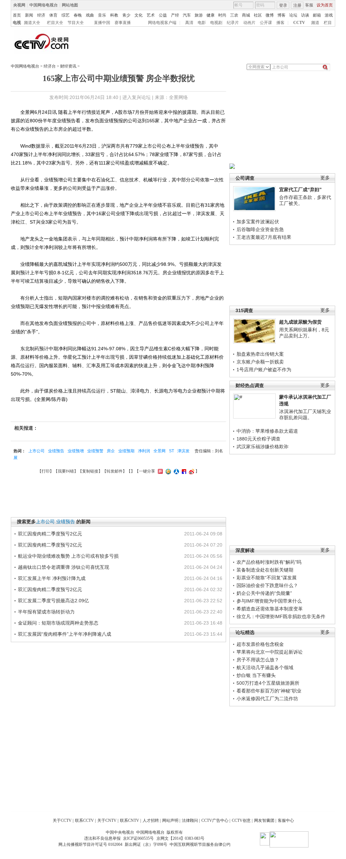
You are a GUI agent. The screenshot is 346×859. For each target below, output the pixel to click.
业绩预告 (56, 451)
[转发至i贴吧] (183, 471)
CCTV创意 (241, 820)
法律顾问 (190, 820)
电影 (202, 22)
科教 (114, 15)
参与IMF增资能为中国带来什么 (269, 601)
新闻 (29, 15)
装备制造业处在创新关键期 (265, 570)
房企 (111, 451)
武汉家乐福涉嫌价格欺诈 (263, 446)
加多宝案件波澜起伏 (258, 221)
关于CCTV (62, 820)
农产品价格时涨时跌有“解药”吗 (269, 562)
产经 (175, 15)
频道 (315, 22)
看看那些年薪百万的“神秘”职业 (269, 690)
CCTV (299, 22)
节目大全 (76, 22)
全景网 (159, 451)
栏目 (328, 22)
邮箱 (317, 15)
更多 (325, 177)
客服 (309, 5)
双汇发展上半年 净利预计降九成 (51, 578)
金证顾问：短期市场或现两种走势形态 (58, 623)
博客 (281, 15)
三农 (234, 15)
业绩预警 (95, 451)
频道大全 (32, 22)
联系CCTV (84, 820)
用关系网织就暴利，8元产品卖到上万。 (304, 332)
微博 (270, 15)
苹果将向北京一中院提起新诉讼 (270, 652)
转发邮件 (114, 471)
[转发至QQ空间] (167, 471)
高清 (189, 22)
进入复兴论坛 (136, 97)
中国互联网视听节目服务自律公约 (200, 844)
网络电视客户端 (162, 22)
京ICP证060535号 (138, 838)
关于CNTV (107, 820)
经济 (41, 15)
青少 (126, 15)
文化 (138, 15)
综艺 (65, 15)
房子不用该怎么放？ (258, 659)
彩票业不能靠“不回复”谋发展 (267, 577)
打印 (46, 471)
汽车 (187, 15)
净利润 (144, 451)
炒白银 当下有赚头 (256, 675)
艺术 (151, 15)
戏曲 (90, 15)
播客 (280, 22)
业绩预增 (76, 451)
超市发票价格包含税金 (260, 644)
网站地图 (70, 5)
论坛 (293, 15)
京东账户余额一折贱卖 (260, 361)
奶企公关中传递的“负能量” (264, 593)
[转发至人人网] (175, 471)
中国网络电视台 (43, 5)
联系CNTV (129, 820)
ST (171, 451)
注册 (297, 5)
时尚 (222, 15)
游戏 (329, 15)
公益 (163, 15)
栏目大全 (55, 22)
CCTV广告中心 (214, 820)
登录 (283, 5)
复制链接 (90, 471)
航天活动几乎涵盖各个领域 (265, 667)
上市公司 (36, 451)
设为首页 (325, 5)
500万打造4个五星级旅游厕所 (268, 683)
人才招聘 (151, 820)
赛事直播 (123, 22)
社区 (258, 15)
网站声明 (170, 820)
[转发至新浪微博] (190, 471)
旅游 (199, 15)
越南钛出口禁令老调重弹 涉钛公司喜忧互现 (63, 567)
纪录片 (233, 22)
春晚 (78, 15)
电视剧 (216, 22)
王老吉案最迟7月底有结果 (264, 237)
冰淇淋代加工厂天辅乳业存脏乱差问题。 (305, 414)
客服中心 (286, 820)
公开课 (266, 22)
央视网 (19, 5)
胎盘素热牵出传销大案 (260, 354)
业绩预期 (126, 451)
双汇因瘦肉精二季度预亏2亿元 (50, 533)
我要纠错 (66, 471)
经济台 (50, 66)
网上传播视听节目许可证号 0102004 (90, 844)
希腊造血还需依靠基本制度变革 (270, 608)
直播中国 (102, 22)
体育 (53, 15)
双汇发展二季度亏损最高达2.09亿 (53, 600)
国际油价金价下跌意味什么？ (267, 585)
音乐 (102, 15)
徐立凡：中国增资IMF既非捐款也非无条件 (281, 616)
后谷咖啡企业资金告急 (260, 229)
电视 (17, 22)
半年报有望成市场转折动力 (46, 611)
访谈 (305, 15)
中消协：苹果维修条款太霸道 (267, 431)
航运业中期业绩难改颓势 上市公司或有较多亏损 (68, 556)
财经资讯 (68, 66)
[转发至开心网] (159, 471)
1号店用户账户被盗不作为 (264, 369)
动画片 (249, 22)
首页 (17, 15)
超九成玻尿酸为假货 (300, 322)
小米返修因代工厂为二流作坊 (267, 698)
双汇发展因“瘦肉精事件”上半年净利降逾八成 (64, 634)
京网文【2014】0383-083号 (180, 838)
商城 (246, 15)
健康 (210, 15)
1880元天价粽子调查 (258, 438)
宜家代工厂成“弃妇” (300, 189)
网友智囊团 (264, 820)
